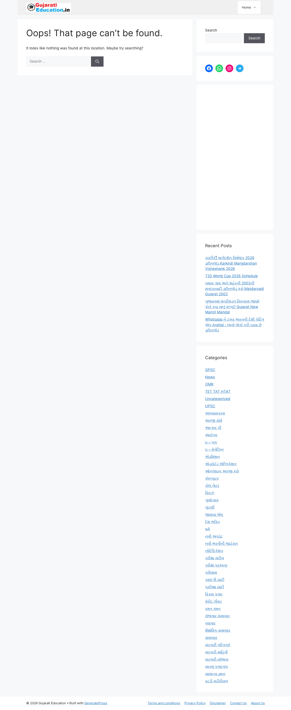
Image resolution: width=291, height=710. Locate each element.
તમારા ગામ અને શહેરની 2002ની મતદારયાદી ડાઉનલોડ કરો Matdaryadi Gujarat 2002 (234, 288)
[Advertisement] (235, 157)
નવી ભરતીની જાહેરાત (221, 543)
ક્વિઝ (209, 493)
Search (211, 30)
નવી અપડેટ (214, 536)
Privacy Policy (195, 703)
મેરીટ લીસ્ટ (213, 601)
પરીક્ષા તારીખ (214, 558)
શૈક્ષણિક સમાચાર (217, 630)
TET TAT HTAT (217, 391)
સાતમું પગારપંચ (216, 666)
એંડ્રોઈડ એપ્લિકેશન (220, 464)
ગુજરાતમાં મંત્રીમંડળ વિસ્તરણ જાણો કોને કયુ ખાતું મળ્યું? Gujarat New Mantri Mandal (232, 306)
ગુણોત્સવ (212, 500)
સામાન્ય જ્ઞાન (215, 674)
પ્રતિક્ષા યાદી (214, 587)
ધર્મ (207, 529)
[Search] (97, 61)
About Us (258, 703)
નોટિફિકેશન (214, 551)
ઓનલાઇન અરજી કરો (222, 471)
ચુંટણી (210, 507)
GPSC (210, 370)
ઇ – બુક (211, 442)
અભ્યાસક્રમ (215, 413)
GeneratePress (95, 703)
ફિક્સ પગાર (214, 594)
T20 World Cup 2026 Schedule (231, 276)
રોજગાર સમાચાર (217, 616)
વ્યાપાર (210, 623)
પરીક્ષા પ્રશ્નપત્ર (216, 565)
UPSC (210, 406)
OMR (209, 384)
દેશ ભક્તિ (212, 522)
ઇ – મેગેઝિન (214, 449)
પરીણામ (211, 572)
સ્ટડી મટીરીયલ (216, 681)
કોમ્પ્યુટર (212, 478)
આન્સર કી (213, 428)
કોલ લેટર (212, 485)
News (210, 377)
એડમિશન (212, 457)
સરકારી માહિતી (216, 652)
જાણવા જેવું (214, 514)
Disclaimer (218, 703)
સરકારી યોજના (216, 659)
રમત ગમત (212, 609)
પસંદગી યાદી (214, 580)
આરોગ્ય (211, 435)
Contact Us (238, 703)
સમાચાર (211, 637)
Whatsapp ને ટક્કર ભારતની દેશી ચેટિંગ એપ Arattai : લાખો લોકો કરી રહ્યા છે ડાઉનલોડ (234, 324)
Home (246, 7)
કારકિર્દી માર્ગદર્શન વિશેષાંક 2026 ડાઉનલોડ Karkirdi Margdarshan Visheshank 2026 (231, 263)
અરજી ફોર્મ (213, 420)
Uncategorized (217, 399)
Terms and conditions (164, 703)
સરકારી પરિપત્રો (217, 645)
